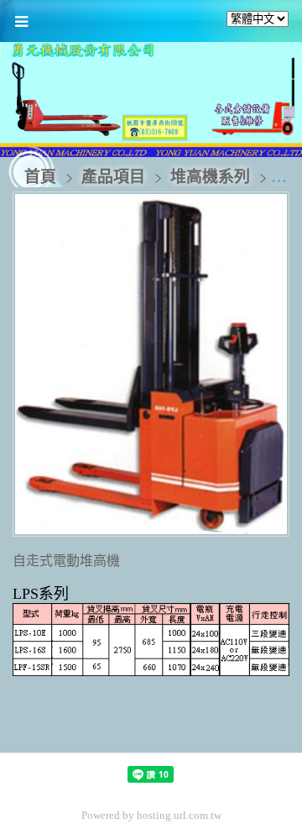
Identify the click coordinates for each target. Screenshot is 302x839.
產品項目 (115, 177)
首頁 (40, 177)
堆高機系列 (210, 177)
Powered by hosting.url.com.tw (151, 815)
